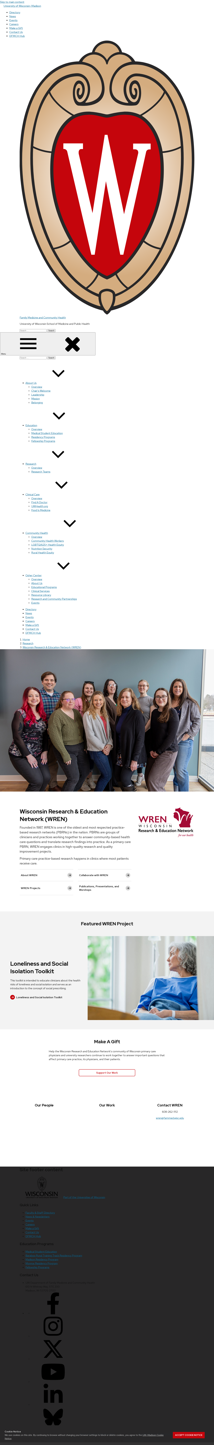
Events (13, 20)
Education (31, 425)
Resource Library (41, 595)
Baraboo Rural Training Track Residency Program (53, 1255)
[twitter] (53, 1359)
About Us (31, 383)
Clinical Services (40, 591)
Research (30, 463)
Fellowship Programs (43, 441)
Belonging (37, 402)
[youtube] (53, 1381)
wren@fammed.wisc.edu (170, 1118)
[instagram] (53, 1336)
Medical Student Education (47, 433)
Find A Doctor (39, 502)
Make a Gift (16, 28)
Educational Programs (44, 587)
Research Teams (40, 471)
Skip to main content (12, 2)
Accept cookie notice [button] (188, 1435)
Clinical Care (32, 494)
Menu (3, 354)
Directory (14, 12)
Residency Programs (43, 437)
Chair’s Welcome (41, 390)
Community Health (36, 533)
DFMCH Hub (17, 36)
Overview (36, 387)
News (12, 16)
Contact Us (16, 32)
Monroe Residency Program (41, 1263)
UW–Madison (22, 6)
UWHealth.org (39, 506)
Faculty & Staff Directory (40, 1212)
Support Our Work (107, 1072)
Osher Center (33, 575)
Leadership (37, 394)
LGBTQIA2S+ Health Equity (47, 544)
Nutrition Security (41, 548)
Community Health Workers (47, 540)
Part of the (84, 1197)
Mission (35, 398)
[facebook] (53, 1313)
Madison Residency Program (41, 1259)
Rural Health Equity (42, 552)
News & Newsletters (37, 1216)
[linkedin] (53, 1404)
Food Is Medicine (40, 510)
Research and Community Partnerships (54, 599)
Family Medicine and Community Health (43, 317)
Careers (13, 24)
